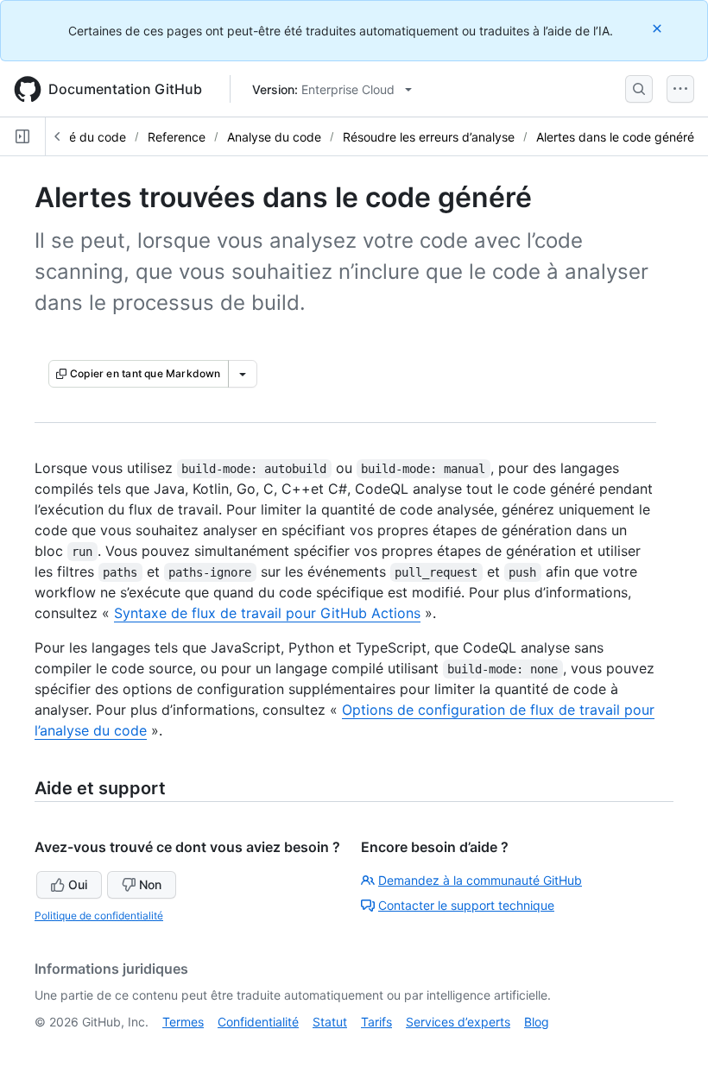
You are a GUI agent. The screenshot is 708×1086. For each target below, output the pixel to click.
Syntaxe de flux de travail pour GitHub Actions (267, 613)
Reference (176, 136)
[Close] (659, 28)
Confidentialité (258, 1021)
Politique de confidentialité (99, 915)
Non (150, 884)
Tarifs (376, 1021)
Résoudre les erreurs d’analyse (429, 136)
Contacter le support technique (466, 905)
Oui (77, 884)
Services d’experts (458, 1021)
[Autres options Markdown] (242, 374)
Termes (183, 1021)
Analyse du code (274, 136)
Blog (536, 1021)
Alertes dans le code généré (615, 136)
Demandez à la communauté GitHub (480, 880)
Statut (330, 1021)
